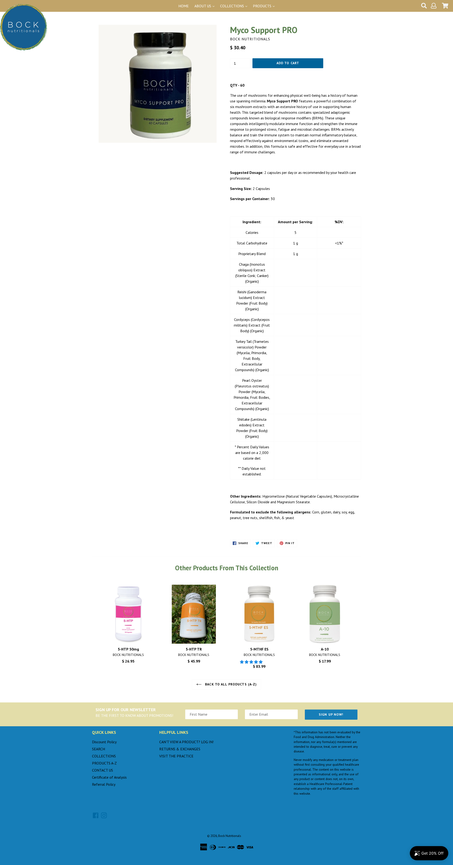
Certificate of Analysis (109, 777)
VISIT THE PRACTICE (176, 756)
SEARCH (98, 749)
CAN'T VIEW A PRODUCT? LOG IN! (186, 741)
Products (262, 6)
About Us (203, 6)
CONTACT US (102, 770)
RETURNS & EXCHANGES (179, 749)
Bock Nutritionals (229, 836)
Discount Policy (104, 741)
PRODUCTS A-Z (104, 763)
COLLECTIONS (104, 756)
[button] (252, 661)
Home (183, 6)
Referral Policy (103, 784)
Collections (232, 6)
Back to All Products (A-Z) (230, 684)
